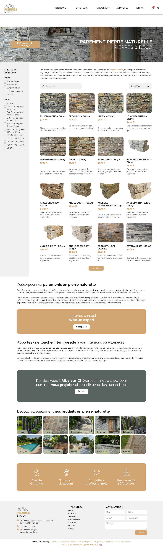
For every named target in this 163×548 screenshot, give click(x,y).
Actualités (72, 522)
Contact (71, 528)
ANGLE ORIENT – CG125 (52, 246)
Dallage (74, 451)
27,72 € (130, 165)
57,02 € (44, 119)
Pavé (47, 432)
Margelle (23, 451)
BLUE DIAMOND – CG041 (53, 116)
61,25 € (130, 122)
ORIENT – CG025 (77, 159)
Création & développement (79, 545)
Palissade (127, 432)
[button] (15, 81)
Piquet (22, 432)
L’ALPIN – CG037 (106, 116)
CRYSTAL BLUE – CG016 (138, 246)
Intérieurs (71, 510)
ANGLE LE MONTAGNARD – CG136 (110, 204)
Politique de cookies (123, 542)
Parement (101, 432)
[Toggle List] (148, 86)
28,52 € (73, 206)
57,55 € (44, 162)
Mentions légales (84, 542)
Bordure (127, 451)
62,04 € (73, 119)
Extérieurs (72, 513)
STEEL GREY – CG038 (109, 159)
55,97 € (73, 162)
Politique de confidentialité (103, 542)
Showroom (72, 516)
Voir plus (96, 268)
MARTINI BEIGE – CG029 (52, 159)
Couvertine (102, 451)
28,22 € (73, 252)
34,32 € (44, 208)
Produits (71, 525)
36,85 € (102, 252)
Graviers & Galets (53, 451)
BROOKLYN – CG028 (79, 116)
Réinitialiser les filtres (12, 154)
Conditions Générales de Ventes (63, 542)
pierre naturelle (116, 69)
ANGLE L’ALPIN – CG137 (81, 203)
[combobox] (138, 86)
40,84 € (130, 249)
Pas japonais (76, 432)
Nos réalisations (74, 519)
